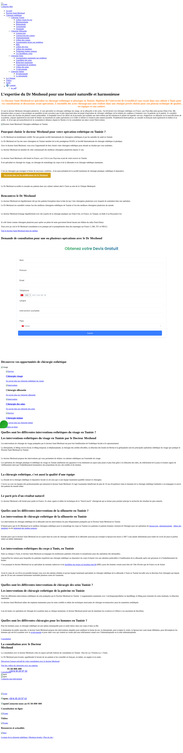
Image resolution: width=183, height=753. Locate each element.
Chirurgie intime (14, 418)
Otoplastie (20, 29)
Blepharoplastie (22, 22)
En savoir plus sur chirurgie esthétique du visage (25, 381)
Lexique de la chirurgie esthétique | (15, 737)
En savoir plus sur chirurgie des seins (20, 409)
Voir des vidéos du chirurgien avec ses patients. (19, 665)
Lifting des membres (24, 49)
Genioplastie (21, 26)
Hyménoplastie (22, 74)
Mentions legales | (36, 737)
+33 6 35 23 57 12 (18, 671)
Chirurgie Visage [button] (17, 17)
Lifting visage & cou (24, 20)
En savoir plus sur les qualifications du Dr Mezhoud (26, 175)
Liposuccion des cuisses (25, 35)
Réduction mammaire (24, 62)
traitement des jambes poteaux (25, 528)
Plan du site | (48, 737)
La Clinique (10, 78)
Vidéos (8, 80)
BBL (18, 44)
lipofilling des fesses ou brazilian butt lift (80, 564)
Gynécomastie (21, 69)
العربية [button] (13, 88)
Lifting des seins (22, 67)
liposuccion (153, 526)
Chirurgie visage (14, 376)
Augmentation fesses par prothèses (29, 42)
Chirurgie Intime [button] (17, 71)
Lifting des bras (22, 47)
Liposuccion (21, 33)
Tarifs (8, 83)
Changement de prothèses (26, 65)
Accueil (9, 11)
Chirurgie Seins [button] (17, 56)
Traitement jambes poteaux (26, 51)
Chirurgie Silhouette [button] (19, 31)
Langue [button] (13, 85)
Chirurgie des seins (15, 404)
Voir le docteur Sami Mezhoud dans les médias (19, 231)
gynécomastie (36, 632)
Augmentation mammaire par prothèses (31, 58)
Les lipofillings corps (24, 53)
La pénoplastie (21, 76)
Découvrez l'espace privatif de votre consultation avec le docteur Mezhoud (30, 661)
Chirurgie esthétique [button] (14, 15)
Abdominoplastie (22, 38)
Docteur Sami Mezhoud (15, 13)
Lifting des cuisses (23, 40)
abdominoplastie (165, 526)
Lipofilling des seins (24, 60)
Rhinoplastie (21, 24)
